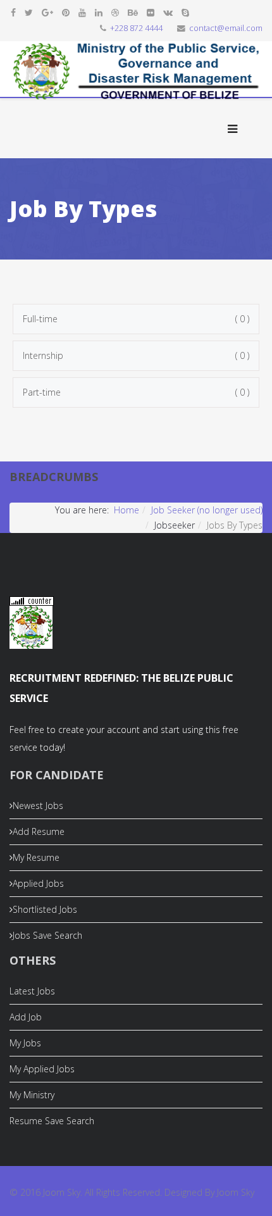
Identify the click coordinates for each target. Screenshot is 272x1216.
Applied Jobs (38, 883)
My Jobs (25, 1043)
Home (126, 510)
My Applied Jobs (42, 1069)
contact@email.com (226, 28)
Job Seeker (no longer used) (207, 510)
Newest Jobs (38, 805)
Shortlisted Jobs (45, 909)
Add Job (25, 1017)
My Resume (36, 857)
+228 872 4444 (136, 28)
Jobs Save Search (47, 935)
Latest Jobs (32, 991)
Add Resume (39, 831)
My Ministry (31, 1095)
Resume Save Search (51, 1121)
